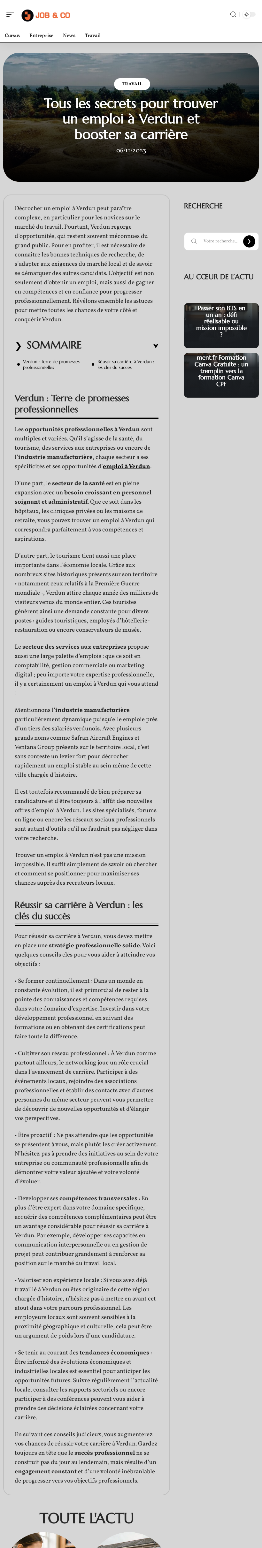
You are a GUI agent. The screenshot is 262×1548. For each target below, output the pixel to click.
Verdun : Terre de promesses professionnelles (51, 364)
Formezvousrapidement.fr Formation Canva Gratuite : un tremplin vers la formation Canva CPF (221, 367)
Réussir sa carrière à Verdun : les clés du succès (125, 364)
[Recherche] (233, 14)
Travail (132, 84)
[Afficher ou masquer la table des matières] (120, 346)
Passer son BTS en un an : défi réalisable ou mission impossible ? (221, 321)
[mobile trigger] (11, 14)
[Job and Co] (46, 14)
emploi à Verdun (126, 466)
